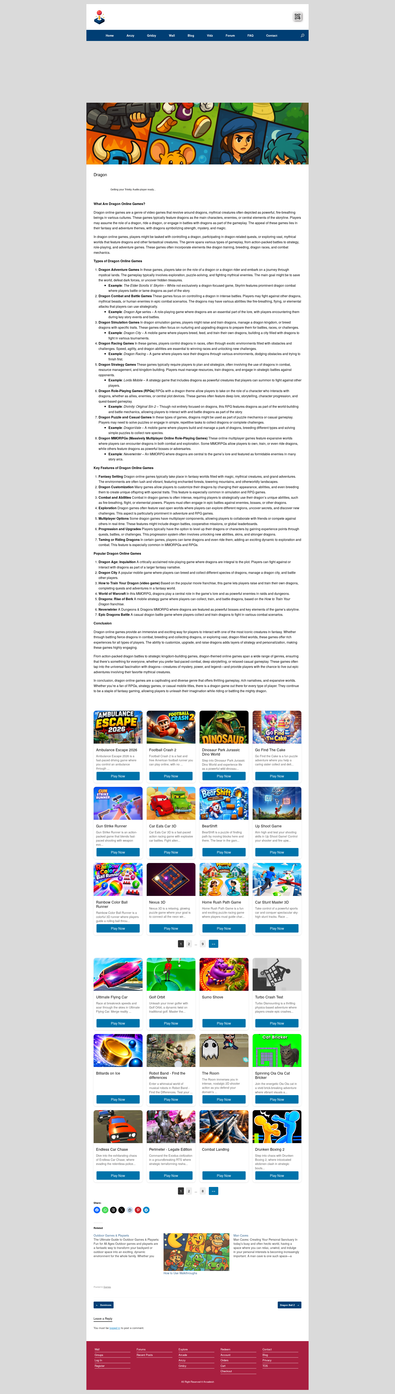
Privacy (267, 1360)
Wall (172, 35)
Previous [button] (89, 133)
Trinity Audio (132, 189)
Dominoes (103, 1305)
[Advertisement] (197, 72)
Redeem (225, 1349)
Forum (230, 35)
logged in (114, 1328)
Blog (191, 35)
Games (107, 1286)
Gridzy (151, 35)
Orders (225, 1360)
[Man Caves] (268, 1245)
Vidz (210, 35)
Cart (223, 1366)
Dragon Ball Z (289, 1305)
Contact (271, 35)
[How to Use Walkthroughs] (196, 1252)
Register (100, 1366)
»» (213, 943)
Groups (99, 1355)
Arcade (183, 1355)
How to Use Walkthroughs (180, 1273)
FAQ (250, 35)
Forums (141, 1349)
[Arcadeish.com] (100, 17)
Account (225, 1355)
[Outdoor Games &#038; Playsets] (129, 1245)
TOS (265, 1366)
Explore (183, 1349)
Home (110, 35)
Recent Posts (145, 1355)
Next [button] (304, 133)
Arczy (130, 35)
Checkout (226, 1371)
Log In (98, 1360)
